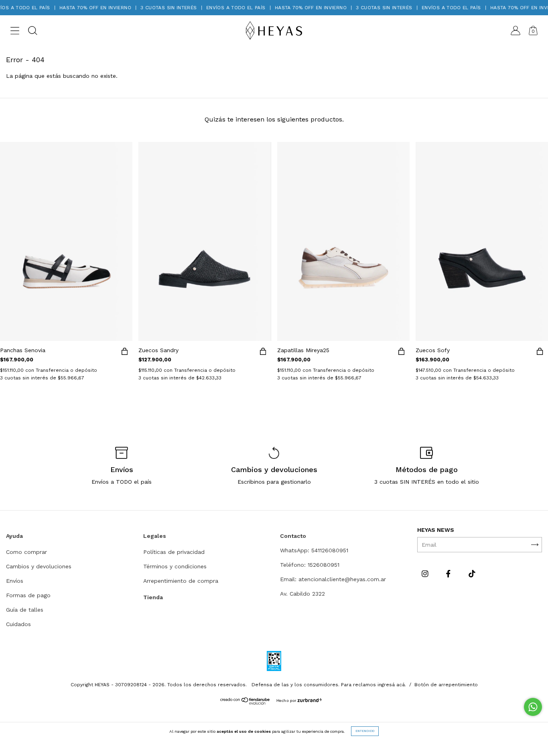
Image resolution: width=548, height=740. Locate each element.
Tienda (153, 597)
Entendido (364, 731)
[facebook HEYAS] (449, 573)
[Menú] (15, 32)
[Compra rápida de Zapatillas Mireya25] (402, 353)
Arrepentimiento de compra (180, 581)
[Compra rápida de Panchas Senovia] (124, 353)
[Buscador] (32, 32)
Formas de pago (28, 595)
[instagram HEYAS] (426, 573)
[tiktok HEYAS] (472, 573)
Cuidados (18, 624)
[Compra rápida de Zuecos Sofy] (540, 353)
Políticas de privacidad (174, 552)
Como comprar (26, 552)
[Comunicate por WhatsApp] (533, 707)
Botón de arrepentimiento (446, 684)
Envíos (14, 581)
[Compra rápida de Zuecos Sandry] (263, 353)
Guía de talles (24, 609)
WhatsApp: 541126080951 (314, 550)
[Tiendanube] (245, 702)
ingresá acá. (392, 684)
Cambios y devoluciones (38, 566)
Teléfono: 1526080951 (309, 565)
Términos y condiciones (175, 566)
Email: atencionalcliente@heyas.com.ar (333, 579)
